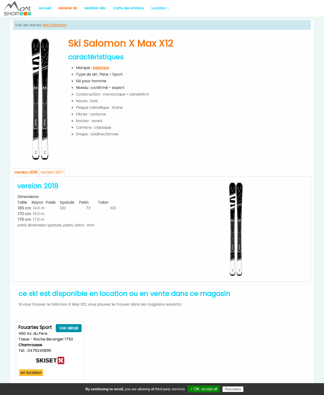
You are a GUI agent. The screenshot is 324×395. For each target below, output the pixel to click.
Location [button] (159, 8)
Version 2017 (51, 172)
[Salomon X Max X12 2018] (236, 229)
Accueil (45, 8)
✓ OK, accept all (204, 389)
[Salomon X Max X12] (40, 99)
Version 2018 (25, 172)
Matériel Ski (68, 8)
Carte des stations (128, 8)
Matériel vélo (95, 8)
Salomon (101, 67)
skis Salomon (54, 25)
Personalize (233, 389)
